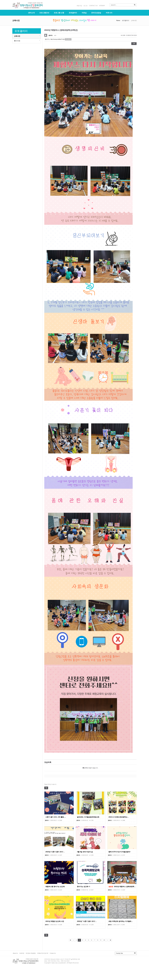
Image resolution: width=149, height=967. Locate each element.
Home (118, 20)
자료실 (84, 13)
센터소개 (31, 13)
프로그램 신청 (59, 13)
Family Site (119, 953)
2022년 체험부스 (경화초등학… (125, 886)
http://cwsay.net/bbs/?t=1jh (58, 39)
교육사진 (17, 36)
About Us (15, 953)
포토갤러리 (73, 13)
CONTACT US (93, 5)
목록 (134, 43)
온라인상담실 (96, 13)
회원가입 (79, 5)
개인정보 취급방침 (31, 953)
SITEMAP (102, 5)
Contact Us (53, 953)
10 (104, 940)
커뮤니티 (109, 13)
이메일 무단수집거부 (42, 953)
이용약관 (21, 953)
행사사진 (17, 41)
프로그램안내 (44, 13)
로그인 (85, 5)
